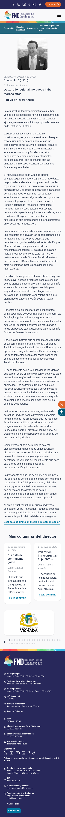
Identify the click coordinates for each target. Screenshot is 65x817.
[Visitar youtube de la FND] (24, 4)
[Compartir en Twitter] (23, 80)
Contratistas (13, 811)
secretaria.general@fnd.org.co (20, 788)
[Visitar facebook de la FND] (29, 4)
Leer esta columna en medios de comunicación (32, 522)
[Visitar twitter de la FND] (13, 4)
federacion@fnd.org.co (17, 744)
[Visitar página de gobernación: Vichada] (29, 622)
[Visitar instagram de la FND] (19, 4)
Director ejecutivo (20, 28)
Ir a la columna (17, 597)
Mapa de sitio (13, 804)
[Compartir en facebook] (19, 80)
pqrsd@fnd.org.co (14, 798)
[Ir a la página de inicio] (19, 15)
